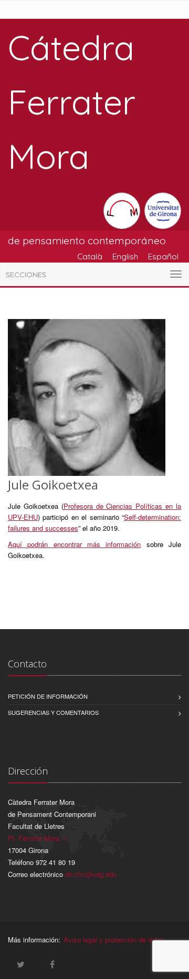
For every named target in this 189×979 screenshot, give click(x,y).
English (125, 256)
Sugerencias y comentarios (53, 712)
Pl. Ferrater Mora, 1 (37, 838)
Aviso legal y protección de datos (114, 939)
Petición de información (48, 696)
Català (89, 256)
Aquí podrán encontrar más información (74, 544)
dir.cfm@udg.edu (91, 874)
